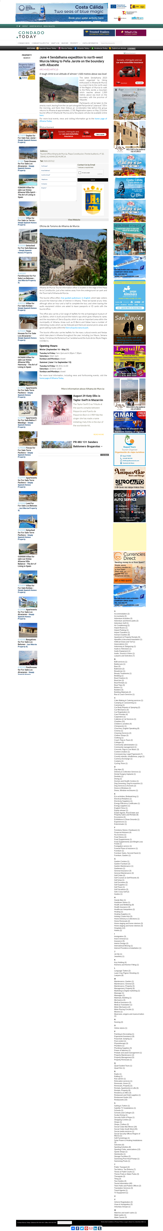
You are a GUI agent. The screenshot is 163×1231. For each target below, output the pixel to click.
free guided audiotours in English (75, 298)
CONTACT (25, 26)
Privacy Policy (119, 1222)
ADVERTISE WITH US (35, 26)
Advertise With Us (140, 1222)
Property (74, 43)
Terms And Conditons (107, 1222)
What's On (55, 43)
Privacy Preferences (65, 1222)
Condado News (24, 43)
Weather (64, 43)
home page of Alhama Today (52, 378)
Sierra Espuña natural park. (77, 327)
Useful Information (90, 43)
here (41, 115)
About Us (131, 1222)
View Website (74, 219)
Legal (126, 1222)
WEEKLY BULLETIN (49, 26)
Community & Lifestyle (40, 43)
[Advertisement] (129, 537)
